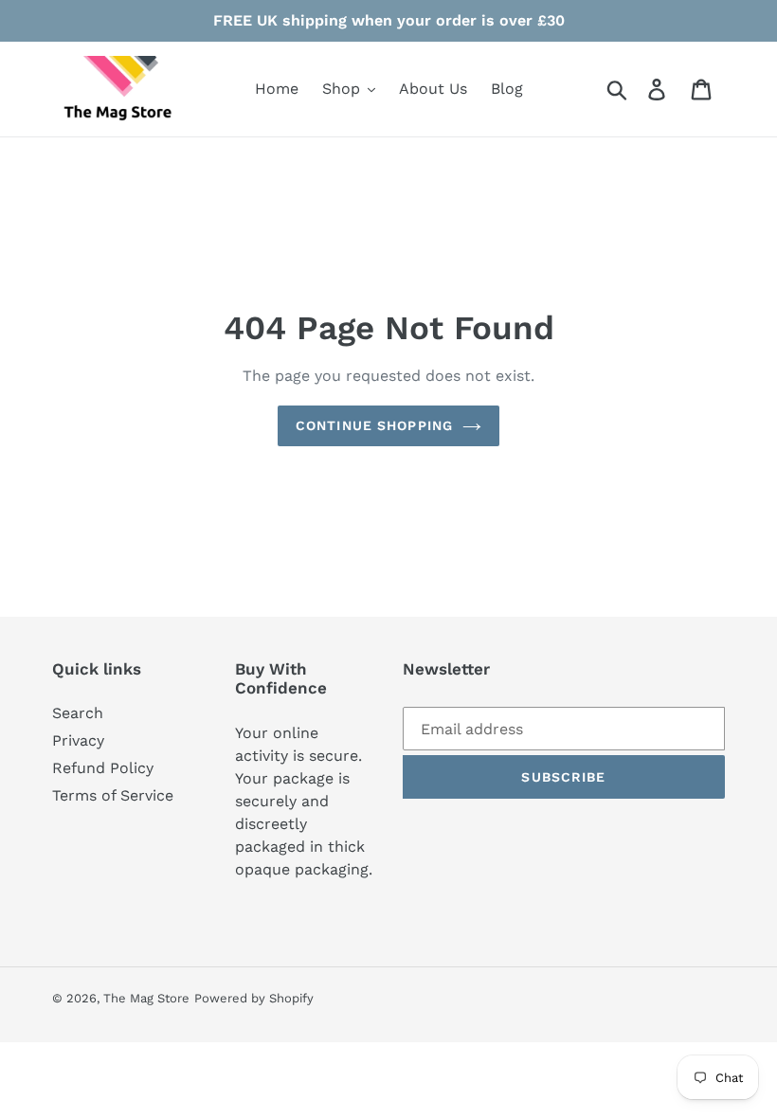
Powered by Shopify (254, 998)
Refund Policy (103, 768)
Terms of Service (112, 795)
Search (77, 713)
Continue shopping (374, 425)
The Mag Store (146, 998)
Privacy (78, 740)
